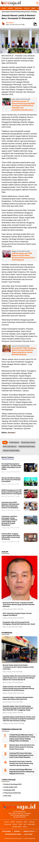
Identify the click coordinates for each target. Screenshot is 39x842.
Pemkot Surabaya (13, 784)
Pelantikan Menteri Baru (27, 446)
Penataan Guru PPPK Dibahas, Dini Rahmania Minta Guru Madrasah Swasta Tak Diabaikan (10, 505)
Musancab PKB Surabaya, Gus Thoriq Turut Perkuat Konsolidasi (11, 479)
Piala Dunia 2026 (12, 793)
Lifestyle (32, 822)
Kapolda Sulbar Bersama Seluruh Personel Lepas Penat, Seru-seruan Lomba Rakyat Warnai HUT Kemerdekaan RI (19, 678)
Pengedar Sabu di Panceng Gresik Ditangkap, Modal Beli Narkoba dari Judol (19, 623)
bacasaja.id (10, 22)
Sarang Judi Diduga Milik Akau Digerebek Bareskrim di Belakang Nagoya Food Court (21, 771)
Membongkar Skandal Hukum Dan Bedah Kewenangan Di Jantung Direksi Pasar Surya (22, 747)
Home (4, 8)
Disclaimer (6, 831)
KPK (7, 796)
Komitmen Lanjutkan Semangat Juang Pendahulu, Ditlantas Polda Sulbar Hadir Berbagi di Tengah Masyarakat (9, 521)
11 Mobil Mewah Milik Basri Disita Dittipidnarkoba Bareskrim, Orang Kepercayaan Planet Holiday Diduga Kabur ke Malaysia (22, 738)
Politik (26, 8)
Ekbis (33, 8)
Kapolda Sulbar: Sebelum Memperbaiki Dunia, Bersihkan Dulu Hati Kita (18, 698)
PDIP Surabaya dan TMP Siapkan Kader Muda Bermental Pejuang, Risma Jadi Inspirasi (23, 256)
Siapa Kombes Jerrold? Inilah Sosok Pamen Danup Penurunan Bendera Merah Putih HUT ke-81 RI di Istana (18, 688)
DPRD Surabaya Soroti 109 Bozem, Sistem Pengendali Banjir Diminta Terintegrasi (12, 492)
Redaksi (17, 831)
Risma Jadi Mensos (9, 446)
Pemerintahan (17, 826)
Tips (24, 824)
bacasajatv (31, 824)
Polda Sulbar (10, 787)
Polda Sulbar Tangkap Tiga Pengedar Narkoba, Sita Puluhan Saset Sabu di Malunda (11, 536)
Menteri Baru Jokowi (28, 442)
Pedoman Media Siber (13, 834)
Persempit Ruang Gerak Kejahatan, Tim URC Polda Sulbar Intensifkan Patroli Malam (11, 466)
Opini (20, 824)
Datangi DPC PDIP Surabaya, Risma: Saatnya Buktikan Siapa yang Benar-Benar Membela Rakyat (24, 351)
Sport (25, 826)
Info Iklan (28, 834)
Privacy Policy (29, 831)
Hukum (10, 8)
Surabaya (9, 790)
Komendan (7, 824)
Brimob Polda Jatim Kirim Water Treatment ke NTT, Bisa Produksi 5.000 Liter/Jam (18, 667)
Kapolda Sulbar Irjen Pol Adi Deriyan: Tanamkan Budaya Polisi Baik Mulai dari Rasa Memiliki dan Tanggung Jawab (18, 708)
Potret (15, 824)
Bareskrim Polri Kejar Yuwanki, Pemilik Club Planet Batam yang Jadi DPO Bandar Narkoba (19, 604)
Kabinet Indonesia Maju (11, 450)
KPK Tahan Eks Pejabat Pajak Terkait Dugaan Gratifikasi (17, 614)
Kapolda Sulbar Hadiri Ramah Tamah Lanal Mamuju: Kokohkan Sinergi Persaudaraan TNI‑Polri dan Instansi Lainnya (19, 719)
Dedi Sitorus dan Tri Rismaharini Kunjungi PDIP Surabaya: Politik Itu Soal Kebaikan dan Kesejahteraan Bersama (23, 105)
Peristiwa (18, 8)
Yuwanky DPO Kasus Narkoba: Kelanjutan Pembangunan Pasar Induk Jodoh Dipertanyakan (21, 755)
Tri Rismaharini (14, 442)
